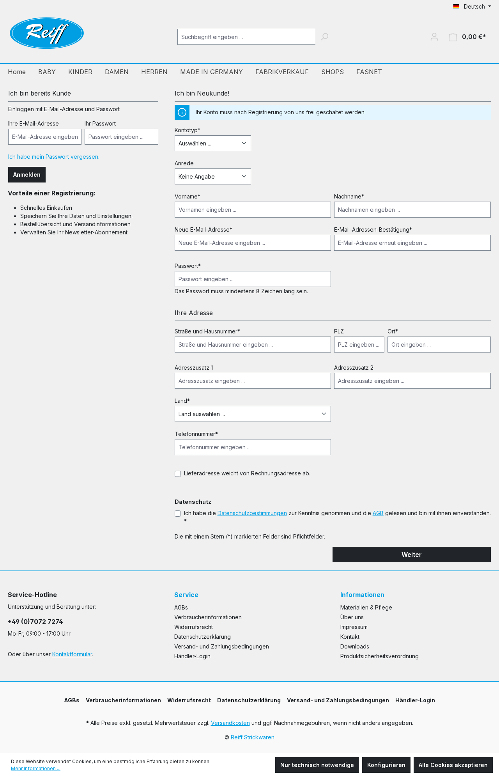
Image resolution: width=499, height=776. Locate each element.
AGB (378, 513)
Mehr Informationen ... (35, 768)
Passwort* (188, 265)
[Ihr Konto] (434, 36)
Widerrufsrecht (193, 627)
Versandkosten (230, 722)
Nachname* (349, 196)
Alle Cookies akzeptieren (453, 765)
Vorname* (187, 196)
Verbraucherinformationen (208, 617)
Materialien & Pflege (366, 607)
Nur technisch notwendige (317, 765)
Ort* (393, 331)
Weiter (412, 554)
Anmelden (27, 174)
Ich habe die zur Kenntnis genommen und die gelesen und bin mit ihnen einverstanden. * (337, 517)
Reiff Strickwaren (252, 737)
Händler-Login (192, 656)
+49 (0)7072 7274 (35, 621)
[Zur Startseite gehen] (47, 35)
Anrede (184, 163)
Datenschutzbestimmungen (252, 513)
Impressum (354, 627)
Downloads (354, 646)
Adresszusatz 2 (353, 367)
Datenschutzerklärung (202, 636)
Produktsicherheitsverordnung (379, 656)
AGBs (181, 607)
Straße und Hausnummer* (207, 331)
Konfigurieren (386, 765)
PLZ (339, 331)
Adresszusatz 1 (194, 367)
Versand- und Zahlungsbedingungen (221, 646)
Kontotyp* (187, 130)
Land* (182, 400)
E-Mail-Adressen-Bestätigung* (373, 229)
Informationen (362, 595)
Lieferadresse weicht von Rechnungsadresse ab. (247, 473)
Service (186, 595)
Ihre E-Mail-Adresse (33, 123)
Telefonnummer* (196, 434)
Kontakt (349, 636)
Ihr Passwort (100, 123)
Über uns (352, 617)
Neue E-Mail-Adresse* (203, 229)
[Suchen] (324, 37)
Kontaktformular (72, 654)
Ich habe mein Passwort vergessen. (53, 156)
